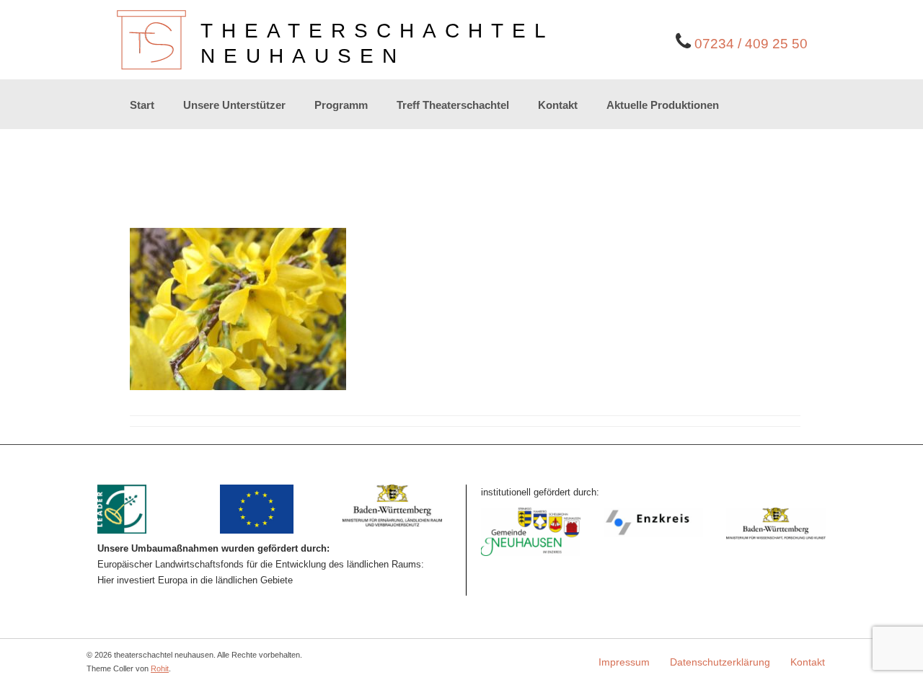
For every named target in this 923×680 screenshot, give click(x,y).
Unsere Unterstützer (234, 105)
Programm (341, 105)
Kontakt (558, 105)
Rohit (160, 668)
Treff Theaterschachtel (453, 105)
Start (142, 105)
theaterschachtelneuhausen (377, 43)
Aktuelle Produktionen (662, 105)
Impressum (624, 662)
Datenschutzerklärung (720, 662)
